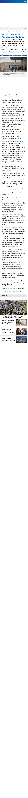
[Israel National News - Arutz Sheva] (15, 1)
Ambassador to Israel (8, 51)
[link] (13, 309)
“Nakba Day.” (20, 138)
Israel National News (6, 31)
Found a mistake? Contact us (13, 291)
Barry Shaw (18, 51)
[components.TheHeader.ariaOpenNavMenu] (4, 1)
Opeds (13, 31)
